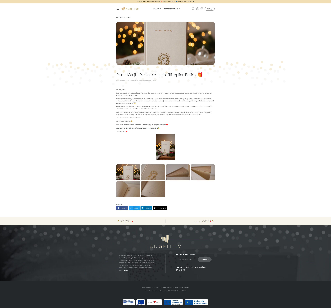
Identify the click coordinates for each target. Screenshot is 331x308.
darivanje (148, 81)
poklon (154, 81)
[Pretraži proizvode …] (193, 9)
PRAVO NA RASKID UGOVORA (150, 288)
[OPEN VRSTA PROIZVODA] (179, 9)
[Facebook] (177, 270)
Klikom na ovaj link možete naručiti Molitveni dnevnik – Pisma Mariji (137, 128)
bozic (140, 81)
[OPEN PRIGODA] (161, 9)
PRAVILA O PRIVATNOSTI (181, 288)
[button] (122, 208)
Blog (128, 17)
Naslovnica (120, 17)
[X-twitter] (184, 270)
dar (143, 81)
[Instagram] (180, 270)
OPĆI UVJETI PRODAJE (167, 288)
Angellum (135, 81)
